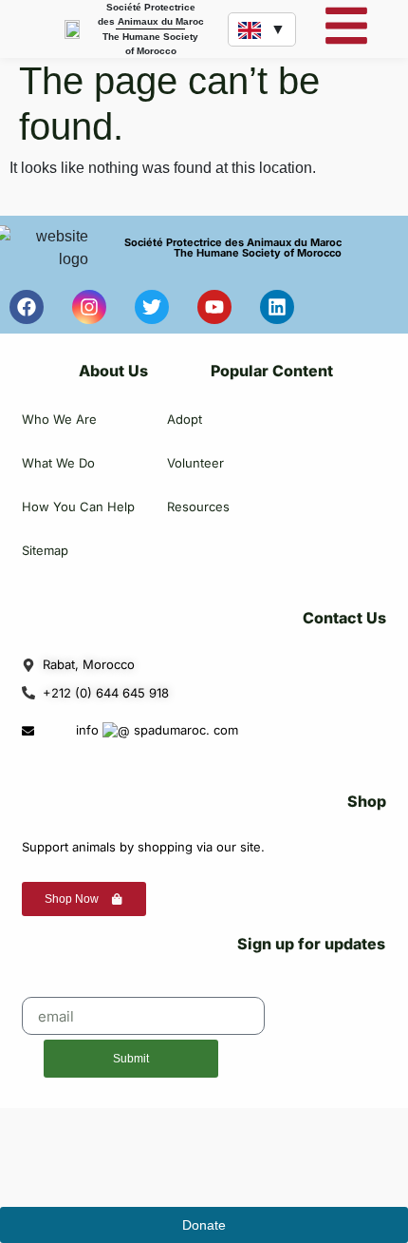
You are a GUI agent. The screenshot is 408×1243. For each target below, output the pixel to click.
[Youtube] (214, 307)
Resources (198, 506)
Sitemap (45, 550)
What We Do (58, 462)
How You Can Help (78, 506)
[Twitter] (152, 307)
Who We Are (59, 419)
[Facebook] (26, 307)
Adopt (184, 419)
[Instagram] (89, 307)
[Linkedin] (277, 307)
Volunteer (195, 462)
